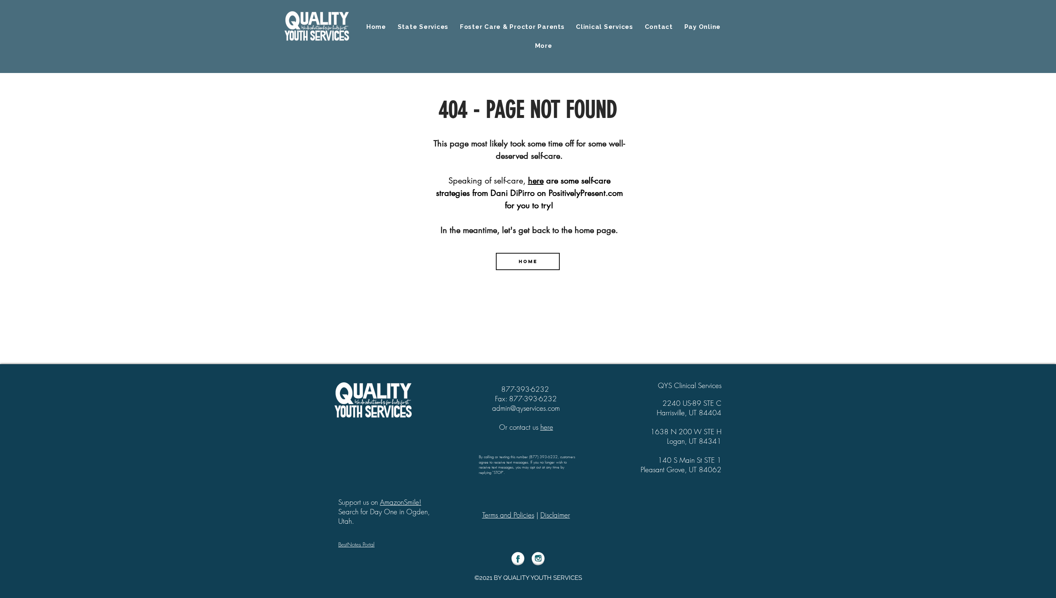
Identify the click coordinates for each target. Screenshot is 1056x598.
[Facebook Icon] (518, 559)
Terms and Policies (508, 515)
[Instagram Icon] (538, 559)
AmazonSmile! (400, 502)
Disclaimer (555, 515)
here (536, 180)
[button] (543, 46)
